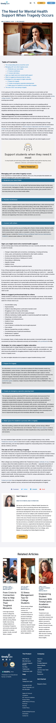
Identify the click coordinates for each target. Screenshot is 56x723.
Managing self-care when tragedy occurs (16, 67)
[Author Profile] (9, 500)
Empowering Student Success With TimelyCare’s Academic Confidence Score (45, 602)
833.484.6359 (26, 689)
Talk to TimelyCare (28, 167)
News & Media (41, 665)
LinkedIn (22, 536)
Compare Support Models (27, 663)
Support (24, 679)
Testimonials (25, 669)
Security (24, 705)
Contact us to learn (6, 480)
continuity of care (44, 462)
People (39, 661)
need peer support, (42, 427)
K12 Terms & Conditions (28, 697)
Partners (39, 672)
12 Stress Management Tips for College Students (27, 597)
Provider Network (42, 663)
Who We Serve (26, 661)
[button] (30, 3)
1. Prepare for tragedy (13, 81)
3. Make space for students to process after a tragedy (22, 85)
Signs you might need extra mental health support (19, 75)
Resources (40, 674)
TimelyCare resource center (9, 441)
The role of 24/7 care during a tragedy (16, 87)
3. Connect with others (13, 73)
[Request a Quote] (41, 3)
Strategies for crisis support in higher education (18, 79)
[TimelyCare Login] (51, 3)
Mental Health (7, 589)
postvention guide (7, 381)
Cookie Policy (25, 707)
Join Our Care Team (42, 670)
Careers (39, 667)
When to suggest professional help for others (17, 77)
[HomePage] (5, 3)
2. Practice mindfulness (13, 71)
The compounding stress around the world (17, 65)
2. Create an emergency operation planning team (20, 83)
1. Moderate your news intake (15, 69)
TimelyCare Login (27, 671)
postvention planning (16, 368)
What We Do (25, 659)
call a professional (43, 341)
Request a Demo (41, 684)
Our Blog (24, 667)
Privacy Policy (26, 699)
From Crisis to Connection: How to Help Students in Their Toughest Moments (9, 600)
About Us (39, 659)
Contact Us (25, 715)
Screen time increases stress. (10, 185)
